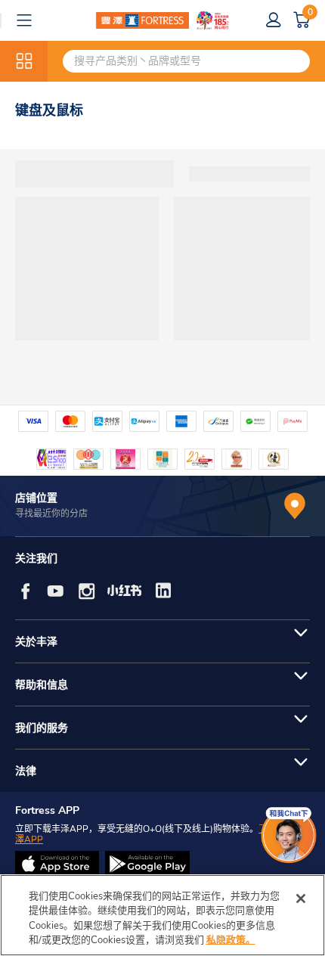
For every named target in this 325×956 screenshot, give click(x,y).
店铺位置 (36, 498)
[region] (162, 915)
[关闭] (300, 898)
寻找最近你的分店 (51, 513)
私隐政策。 (230, 940)
